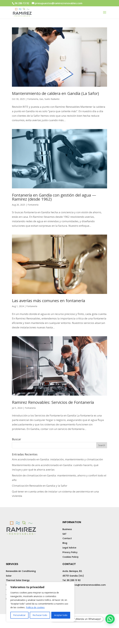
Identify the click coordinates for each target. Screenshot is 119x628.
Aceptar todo (60, 615)
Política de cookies (35, 607)
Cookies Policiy (70, 557)
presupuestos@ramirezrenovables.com (84, 584)
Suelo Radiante (52, 99)
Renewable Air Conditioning (21, 571)
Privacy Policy (69, 552)
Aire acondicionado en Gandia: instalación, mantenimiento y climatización (57, 459)
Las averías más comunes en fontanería (48, 300)
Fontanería (32, 99)
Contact (67, 538)
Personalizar (19, 615)
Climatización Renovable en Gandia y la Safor (39, 485)
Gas (41, 99)
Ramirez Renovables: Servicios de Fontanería (53, 402)
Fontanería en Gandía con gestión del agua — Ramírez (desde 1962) (54, 197)
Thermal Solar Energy (18, 580)
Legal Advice (69, 547)
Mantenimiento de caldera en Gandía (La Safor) (55, 93)
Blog (64, 543)
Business (67, 529)
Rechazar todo (40, 615)
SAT (64, 534)
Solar (9, 575)
